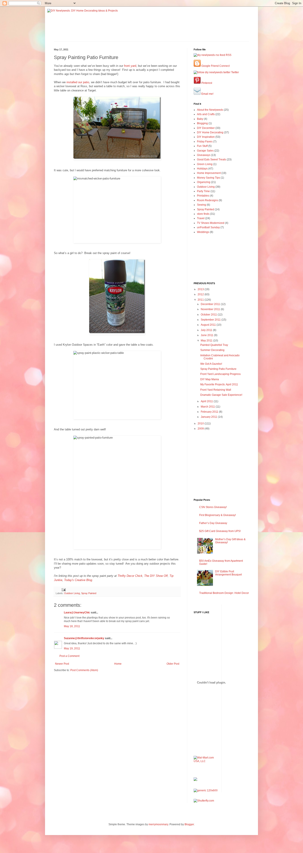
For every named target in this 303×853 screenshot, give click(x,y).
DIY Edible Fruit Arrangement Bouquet (228, 573)
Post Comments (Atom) (84, 670)
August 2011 (208, 324)
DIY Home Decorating (210, 132)
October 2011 (209, 314)
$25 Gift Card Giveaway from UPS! (220, 531)
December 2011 (211, 304)
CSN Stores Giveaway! (213, 507)
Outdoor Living (72, 593)
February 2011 (210, 411)
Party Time (203, 191)
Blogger (189, 824)
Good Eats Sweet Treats (211, 159)
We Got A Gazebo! (211, 363)
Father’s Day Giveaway (213, 523)
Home (118, 663)
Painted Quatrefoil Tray (214, 345)
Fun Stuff (202, 146)
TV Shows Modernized (210, 223)
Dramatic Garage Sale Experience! (221, 394)
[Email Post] (63, 589)
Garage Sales (205, 150)
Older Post (173, 663)
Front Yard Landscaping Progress (220, 374)
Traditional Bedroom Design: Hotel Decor (224, 593)
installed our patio (78, 82)
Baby (200, 118)
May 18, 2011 (72, 626)
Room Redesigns (207, 200)
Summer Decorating (212, 350)
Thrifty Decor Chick (130, 575)
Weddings (203, 232)
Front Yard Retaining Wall (215, 389)
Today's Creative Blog (78, 580)
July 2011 (207, 330)
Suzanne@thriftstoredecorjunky (84, 638)
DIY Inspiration (206, 136)
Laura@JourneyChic (77, 612)
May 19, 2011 (72, 648)
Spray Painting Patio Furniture (218, 368)
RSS (228, 55)
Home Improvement (209, 173)
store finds (203, 213)
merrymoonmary (158, 824)
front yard (130, 65)
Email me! (207, 93)
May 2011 (207, 340)
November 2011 (211, 309)
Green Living (204, 164)
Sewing (201, 204)
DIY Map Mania (209, 379)
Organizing (203, 182)
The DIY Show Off (156, 575)
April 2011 (207, 401)
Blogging (202, 123)
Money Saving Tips (208, 177)
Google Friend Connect (215, 65)
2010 (201, 423)
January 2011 (209, 416)
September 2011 (211, 319)
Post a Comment (69, 656)
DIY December (206, 128)
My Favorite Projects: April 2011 (219, 384)
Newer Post (62, 663)
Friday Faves (204, 141)
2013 (201, 289)
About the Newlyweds (210, 109)
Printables (203, 195)
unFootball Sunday (208, 227)
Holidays (202, 168)
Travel (201, 218)
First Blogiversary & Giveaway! (217, 515)
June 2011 (207, 335)
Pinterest (206, 83)
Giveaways (203, 155)
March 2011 (208, 406)
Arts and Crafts (206, 114)
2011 (201, 299)
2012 (201, 294)
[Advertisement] (80, 685)
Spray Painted (88, 593)
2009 (201, 428)
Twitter (234, 72)
